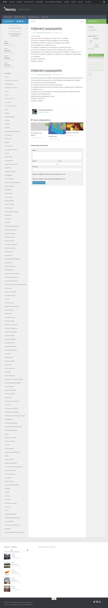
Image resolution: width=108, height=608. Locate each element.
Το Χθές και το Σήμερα (11, 503)
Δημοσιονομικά (9, 160)
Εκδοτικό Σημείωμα (33, 17)
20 (96, 67)
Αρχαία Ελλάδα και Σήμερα (12, 131)
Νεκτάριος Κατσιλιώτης (44, 33)
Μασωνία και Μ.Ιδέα (10, 390)
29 (100, 70)
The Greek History (9, 98)
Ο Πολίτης (8, 405)
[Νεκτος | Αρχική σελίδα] (10, 9)
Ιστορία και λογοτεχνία (11, 328)
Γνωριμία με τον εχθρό (11, 149)
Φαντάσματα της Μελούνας (12, 525)
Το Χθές (6, 43)
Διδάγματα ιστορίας (10, 171)
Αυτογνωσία (8, 138)
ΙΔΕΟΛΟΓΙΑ (8, 313)
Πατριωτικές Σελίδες (10, 437)
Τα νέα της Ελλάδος (10, 474)
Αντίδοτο (7, 120)
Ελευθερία (8, 219)
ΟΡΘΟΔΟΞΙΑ (9, 419)
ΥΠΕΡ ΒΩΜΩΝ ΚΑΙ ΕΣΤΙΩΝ (12, 518)
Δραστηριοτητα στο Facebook (46, 547)
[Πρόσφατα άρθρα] (12, 550)
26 (94, 70)
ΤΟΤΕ (7, 510)
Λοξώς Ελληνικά (9, 386)
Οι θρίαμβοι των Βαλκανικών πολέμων (15, 415)
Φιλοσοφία (8, 528)
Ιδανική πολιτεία (9, 310)
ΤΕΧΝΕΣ (66, 2)
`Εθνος (7, 76)
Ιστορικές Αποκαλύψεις (11, 332)
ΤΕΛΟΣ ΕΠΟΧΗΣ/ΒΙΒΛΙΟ (12, 485)
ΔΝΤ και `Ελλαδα (9, 179)
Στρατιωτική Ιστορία (10, 470)
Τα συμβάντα (8, 477)
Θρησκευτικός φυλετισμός (12, 306)
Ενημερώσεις (8, 262)
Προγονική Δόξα (9, 448)
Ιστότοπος (35, 166)
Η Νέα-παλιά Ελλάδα (11, 292)
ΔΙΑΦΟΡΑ (8, 168)
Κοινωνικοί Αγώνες (10, 368)
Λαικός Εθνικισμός (10, 375)
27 (96, 70)
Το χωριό (7, 507)
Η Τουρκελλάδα (9, 302)
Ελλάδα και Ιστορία (10, 233)
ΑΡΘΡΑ (5, 2)
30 (102, 70)
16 (102, 65)
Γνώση (7, 153)
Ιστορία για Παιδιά (10, 321)
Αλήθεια (7, 113)
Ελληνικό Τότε (9, 251)
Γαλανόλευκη (8, 146)
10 (89, 65)
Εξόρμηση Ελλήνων (10, 266)
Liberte (7, 95)
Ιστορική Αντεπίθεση (10, 346)
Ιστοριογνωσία (9, 357)
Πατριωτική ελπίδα (10, 441)
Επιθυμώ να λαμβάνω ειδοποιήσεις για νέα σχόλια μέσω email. (49, 174)
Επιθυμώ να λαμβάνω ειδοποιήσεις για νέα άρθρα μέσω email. (48, 179)
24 (89, 70)
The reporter (8, 102)
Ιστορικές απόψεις (10, 335)
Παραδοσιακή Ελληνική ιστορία (13, 426)
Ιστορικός (7, 354)
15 (100, 65)
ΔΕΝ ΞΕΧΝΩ (8, 157)
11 (91, 65)
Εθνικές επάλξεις (9, 204)
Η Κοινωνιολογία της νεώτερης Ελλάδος (15, 284)
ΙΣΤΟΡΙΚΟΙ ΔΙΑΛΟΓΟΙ (11, 350)
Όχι (91, 42)
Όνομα (34, 161)
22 (100, 67)
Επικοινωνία (44, 17)
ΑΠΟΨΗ (73, 2)
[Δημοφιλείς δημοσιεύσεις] (27, 550)
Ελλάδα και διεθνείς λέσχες (12, 226)
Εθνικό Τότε (8, 215)
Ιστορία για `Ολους (10, 317)
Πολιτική (7, 445)
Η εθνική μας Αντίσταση (11, 281)
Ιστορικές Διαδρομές (10, 339)
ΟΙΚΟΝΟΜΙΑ (39, 2)
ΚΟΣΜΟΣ (19, 2)
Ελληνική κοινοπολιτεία (11, 244)
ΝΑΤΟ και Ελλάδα (10, 394)
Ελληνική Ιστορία (9, 241)
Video (6, 109)
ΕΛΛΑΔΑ (11, 2)
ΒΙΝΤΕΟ (80, 2)
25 (91, 70)
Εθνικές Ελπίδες (9, 200)
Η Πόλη (7, 299)
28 (98, 70)
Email (60, 161)
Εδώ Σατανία (8, 197)
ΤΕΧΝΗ (7, 492)
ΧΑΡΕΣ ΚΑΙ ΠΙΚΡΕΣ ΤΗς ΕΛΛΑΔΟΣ (14, 532)
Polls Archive (91, 49)
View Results (96, 47)
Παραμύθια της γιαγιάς (11, 430)
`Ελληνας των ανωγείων (11, 80)
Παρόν (7, 434)
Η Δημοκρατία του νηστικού (12, 273)
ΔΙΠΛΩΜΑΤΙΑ (9, 175)
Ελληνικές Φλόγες (10, 237)
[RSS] (23, 21)
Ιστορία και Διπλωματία (11, 324)
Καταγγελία (8, 364)
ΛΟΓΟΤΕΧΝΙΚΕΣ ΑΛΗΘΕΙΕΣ (53, 2)
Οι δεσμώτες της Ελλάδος (12, 412)
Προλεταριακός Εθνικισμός (12, 452)
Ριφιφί (6, 456)
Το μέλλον (8, 496)
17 (89, 67)
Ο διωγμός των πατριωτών (12, 401)
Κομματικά (7, 50)
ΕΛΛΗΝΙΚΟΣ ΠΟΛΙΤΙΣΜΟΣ (12, 259)
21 (98, 67)
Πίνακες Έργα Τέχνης (20, 17)
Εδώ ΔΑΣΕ (8, 189)
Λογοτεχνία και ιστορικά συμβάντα (14, 379)
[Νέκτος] (20, 21)
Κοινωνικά (7, 65)
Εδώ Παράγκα (9, 193)
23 (102, 67)
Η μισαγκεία (8, 288)
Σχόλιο (34, 150)
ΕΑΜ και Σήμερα (9, 186)
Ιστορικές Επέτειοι (10, 343)
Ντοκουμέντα (8, 397)
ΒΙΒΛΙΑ (7, 142)
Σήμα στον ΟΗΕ (9, 459)
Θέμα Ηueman (29, 604)
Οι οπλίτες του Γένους (72, 133)
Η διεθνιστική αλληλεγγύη (12, 277)
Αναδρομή (7, 58)
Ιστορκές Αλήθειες (10, 361)
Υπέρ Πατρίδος (9, 521)
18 (91, 67)
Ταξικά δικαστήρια (10, 481)
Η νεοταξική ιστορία (10, 295)
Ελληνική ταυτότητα (10, 248)
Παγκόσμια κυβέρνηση (11, 423)
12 (94, 65)
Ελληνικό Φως (9, 255)
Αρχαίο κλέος (8, 135)
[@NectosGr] (18, 21)
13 (96, 65)
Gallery (7, 91)
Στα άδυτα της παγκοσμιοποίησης (14, 467)
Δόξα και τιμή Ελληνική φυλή (12, 182)
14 (98, 65)
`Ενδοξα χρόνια (9, 84)
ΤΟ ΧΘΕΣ (88, 2)
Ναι (91, 40)
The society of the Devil (11, 106)
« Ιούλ (90, 74)
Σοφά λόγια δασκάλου (11, 463)
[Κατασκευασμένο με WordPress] (14, 604)
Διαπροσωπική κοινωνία (11, 164)
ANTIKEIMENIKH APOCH (11, 87)
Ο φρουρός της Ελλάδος (11, 408)
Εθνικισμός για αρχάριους (12, 211)
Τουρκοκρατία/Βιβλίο (10, 514)
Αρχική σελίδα (8, 17)
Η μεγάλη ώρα (52, 136)
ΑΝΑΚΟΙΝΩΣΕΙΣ (9, 117)
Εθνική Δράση (9, 208)
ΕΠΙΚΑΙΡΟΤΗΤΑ (29, 2)
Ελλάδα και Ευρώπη (10, 230)
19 (94, 67)
